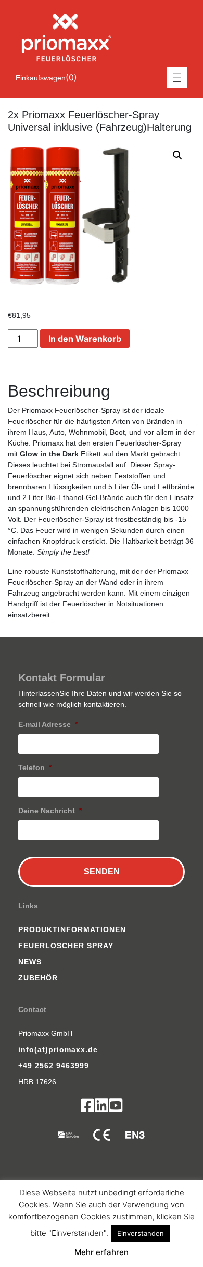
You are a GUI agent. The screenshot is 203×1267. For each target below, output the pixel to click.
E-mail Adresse (48, 724)
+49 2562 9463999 (53, 1065)
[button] (177, 155)
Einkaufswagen (41, 78)
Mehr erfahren (101, 1252)
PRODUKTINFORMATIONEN (72, 929)
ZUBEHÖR (38, 978)
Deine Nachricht (50, 810)
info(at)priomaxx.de (58, 1049)
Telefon (35, 767)
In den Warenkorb (84, 338)
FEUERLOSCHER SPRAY (65, 945)
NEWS (30, 962)
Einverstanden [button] (140, 1233)
